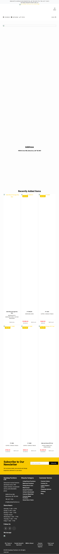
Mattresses (26, 487)
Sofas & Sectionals (28, 492)
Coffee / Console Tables (47, 313)
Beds (12, 317)
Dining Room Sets (28, 485)
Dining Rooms (47, 447)
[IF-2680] (29, 383)
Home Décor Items (28, 500)
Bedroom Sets (11, 315)
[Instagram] (10, 528)
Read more (12, 322)
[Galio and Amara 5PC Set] (47, 383)
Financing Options (46, 489)
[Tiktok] (14, 528)
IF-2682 (12, 443)
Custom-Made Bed (28, 494)
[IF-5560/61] (29, 251)
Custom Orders (45, 481)
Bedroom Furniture (28, 483)
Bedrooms (8, 317)
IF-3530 (47, 311)
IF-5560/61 (29, 311)
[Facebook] (6, 528)
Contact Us (44, 483)
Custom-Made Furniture (27, 497)
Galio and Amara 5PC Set (47, 443)
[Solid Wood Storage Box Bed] (12, 251)
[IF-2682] (12, 383)
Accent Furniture (28, 490)
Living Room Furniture (29, 481)
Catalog (43, 491)
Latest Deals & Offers (45, 486)
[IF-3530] (47, 251)
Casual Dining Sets (47, 445)
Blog (42, 493)
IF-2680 (29, 443)
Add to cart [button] (33, 322)
